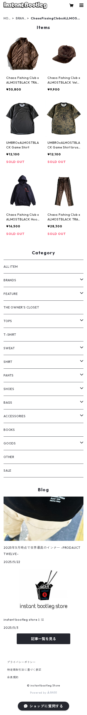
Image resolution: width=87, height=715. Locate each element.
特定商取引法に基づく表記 (24, 669)
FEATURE (11, 294)
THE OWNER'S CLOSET (21, 307)
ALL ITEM (11, 267)
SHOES (9, 389)
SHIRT (8, 362)
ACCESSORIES (15, 416)
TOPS (8, 321)
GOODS (10, 443)
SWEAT (9, 348)
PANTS (9, 375)
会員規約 (13, 677)
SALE (7, 470)
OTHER (9, 457)
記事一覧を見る (43, 639)
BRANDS (20, 18)
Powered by (38, 692)
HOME (7, 18)
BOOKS (9, 430)
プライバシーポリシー (21, 662)
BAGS (8, 403)
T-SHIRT (10, 335)
